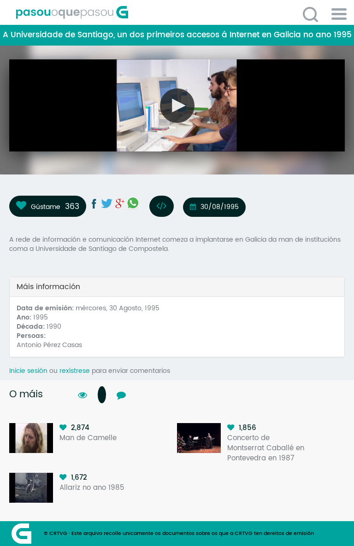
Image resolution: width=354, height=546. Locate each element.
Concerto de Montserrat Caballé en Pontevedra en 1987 (265, 448)
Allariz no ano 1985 (91, 488)
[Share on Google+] (119, 203)
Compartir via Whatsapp (132, 203)
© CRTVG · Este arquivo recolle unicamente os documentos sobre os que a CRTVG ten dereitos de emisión (179, 533)
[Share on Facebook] (94, 203)
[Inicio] (113, 12)
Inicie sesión (28, 371)
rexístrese (74, 371)
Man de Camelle (88, 438)
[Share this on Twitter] (106, 203)
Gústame (45, 207)
